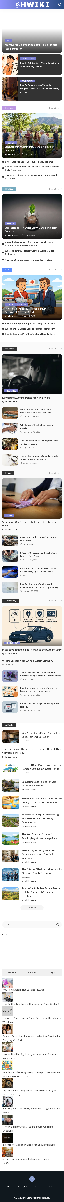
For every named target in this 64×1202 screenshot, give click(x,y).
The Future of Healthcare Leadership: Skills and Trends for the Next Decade (42, 873)
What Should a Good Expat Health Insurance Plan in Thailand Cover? (37, 411)
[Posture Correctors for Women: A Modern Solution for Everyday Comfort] (7, 1028)
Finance (10, 224)
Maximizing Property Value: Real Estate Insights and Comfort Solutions (39, 854)
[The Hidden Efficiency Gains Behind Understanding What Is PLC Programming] (10, 676)
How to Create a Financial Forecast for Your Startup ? (30, 1003)
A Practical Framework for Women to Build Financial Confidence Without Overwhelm (30, 243)
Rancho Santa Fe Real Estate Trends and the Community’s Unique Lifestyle (41, 892)
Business (9, 108)
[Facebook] (32, 1179)
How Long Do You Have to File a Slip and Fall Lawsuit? (31, 46)
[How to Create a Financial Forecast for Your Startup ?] (7, 996)
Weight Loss (28, 59)
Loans (8, 473)
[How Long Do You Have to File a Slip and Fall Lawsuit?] (32, 32)
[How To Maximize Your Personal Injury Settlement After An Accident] (32, 297)
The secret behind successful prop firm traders (28, 259)
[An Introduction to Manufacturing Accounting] (7, 1151)
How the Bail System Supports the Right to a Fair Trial (31, 323)
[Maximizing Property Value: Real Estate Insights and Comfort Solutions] (10, 856)
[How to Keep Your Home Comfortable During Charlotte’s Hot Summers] (10, 802)
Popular (12, 972)
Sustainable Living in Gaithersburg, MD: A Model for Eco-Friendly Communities (40, 818)
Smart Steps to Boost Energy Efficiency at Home (29, 161)
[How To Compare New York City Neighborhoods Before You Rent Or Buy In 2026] (10, 89)
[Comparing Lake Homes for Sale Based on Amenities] (10, 785)
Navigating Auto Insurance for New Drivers (26, 397)
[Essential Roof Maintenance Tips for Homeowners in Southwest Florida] (10, 768)
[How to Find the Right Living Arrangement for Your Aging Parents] (7, 1046)
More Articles (54, 108)
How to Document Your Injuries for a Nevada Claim (30, 333)
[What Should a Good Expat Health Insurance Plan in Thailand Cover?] (10, 413)
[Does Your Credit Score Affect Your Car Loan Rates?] (10, 540)
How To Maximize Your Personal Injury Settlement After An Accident (25, 310)
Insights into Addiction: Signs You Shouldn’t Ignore (28, 1144)
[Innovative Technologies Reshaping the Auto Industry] (32, 626)
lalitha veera (13, 154)
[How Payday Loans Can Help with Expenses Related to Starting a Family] (10, 587)
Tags (52, 972)
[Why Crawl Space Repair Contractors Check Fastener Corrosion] (10, 736)
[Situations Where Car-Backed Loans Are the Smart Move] (32, 498)
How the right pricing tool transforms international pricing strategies (38, 689)
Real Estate (28, 81)
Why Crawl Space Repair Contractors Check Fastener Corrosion (41, 735)
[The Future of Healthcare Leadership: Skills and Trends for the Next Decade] (10, 874)
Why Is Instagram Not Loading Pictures (23, 989)
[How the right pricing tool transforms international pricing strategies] (10, 691)
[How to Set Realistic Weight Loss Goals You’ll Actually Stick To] (10, 64)
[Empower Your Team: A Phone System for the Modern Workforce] (7, 1010)
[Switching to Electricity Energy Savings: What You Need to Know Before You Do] (7, 1065)
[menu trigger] (5, 4)
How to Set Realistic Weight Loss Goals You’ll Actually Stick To (39, 64)
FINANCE (9, 189)
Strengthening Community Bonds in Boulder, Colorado (29, 148)
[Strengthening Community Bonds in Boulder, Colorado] (32, 135)
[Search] (60, 4)
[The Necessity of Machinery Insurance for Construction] (10, 444)
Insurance (9, 348)
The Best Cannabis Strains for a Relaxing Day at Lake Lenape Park (39, 836)
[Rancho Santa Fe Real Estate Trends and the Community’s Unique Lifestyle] (10, 893)
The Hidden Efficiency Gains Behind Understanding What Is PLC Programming (40, 674)
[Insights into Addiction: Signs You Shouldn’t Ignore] (7, 1137)
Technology (10, 600)
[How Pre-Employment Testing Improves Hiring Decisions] (7, 1119)
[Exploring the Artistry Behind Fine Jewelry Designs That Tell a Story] (7, 1083)
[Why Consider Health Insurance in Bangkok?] (10, 428)
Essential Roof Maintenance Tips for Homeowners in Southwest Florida (41, 767)
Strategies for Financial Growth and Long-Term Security (31, 229)
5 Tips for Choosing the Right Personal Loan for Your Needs (39, 554)
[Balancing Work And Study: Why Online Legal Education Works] (7, 1101)
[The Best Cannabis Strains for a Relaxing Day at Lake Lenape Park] (10, 838)
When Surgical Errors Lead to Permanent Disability (30, 328)
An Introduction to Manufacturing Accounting (26, 1158)
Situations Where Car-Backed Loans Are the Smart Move (30, 523)
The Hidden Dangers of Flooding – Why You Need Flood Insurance (39, 457)
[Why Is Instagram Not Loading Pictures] (7, 982)
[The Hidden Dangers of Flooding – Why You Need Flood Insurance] (10, 460)
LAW (7, 269)
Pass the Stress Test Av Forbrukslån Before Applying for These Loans (38, 570)
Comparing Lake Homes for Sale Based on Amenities (39, 783)
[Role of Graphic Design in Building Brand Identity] (10, 707)
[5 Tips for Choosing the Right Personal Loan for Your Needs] (10, 556)
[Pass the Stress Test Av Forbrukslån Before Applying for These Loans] (10, 572)
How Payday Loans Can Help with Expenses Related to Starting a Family (39, 585)
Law (8, 40)
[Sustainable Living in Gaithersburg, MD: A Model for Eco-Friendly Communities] (10, 820)
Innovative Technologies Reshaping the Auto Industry (32, 650)
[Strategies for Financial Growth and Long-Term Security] (32, 216)
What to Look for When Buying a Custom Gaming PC (27, 660)
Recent (32, 972)
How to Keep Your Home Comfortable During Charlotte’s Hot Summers (42, 800)
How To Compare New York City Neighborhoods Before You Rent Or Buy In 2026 (39, 88)
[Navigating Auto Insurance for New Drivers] (32, 374)
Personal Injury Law (16, 304)
